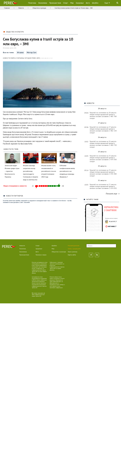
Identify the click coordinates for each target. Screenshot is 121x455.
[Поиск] (117, 3)
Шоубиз (95, 3)
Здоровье (80, 3)
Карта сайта (72, 255)
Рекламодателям (73, 245)
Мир (72, 3)
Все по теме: (9, 52)
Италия (20, 52)
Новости (21, 8)
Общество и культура (39, 8)
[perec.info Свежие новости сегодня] (11, 3)
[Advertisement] (101, 65)
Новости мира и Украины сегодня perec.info (21, 58)
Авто (88, 3)
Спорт (65, 3)
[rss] (97, 255)
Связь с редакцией (74, 249)
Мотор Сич (31, 52)
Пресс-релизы (72, 252)
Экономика (42, 3)
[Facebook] (91, 255)
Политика (32, 3)
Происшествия (55, 3)
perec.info (13, 48)
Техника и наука (41, 255)
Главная (7, 8)
